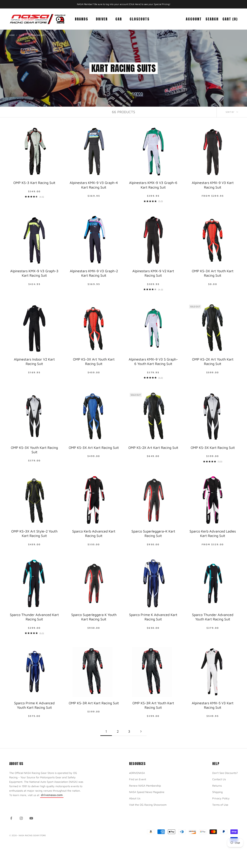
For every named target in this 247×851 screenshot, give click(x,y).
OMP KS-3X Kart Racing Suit (213, 448)
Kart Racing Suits (37, 35)
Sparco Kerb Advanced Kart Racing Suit (93, 533)
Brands (81, 19)
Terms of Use (220, 804)
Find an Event (137, 779)
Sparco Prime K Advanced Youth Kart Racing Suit (34, 705)
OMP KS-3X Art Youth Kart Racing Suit (212, 273)
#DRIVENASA (137, 772)
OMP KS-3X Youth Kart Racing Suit (34, 450)
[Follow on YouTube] (31, 818)
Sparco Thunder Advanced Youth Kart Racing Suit (212, 617)
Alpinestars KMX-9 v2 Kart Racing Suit (153, 273)
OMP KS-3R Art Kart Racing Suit (94, 703)
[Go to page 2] (141, 731)
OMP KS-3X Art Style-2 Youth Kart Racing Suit (34, 533)
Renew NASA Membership (145, 785)
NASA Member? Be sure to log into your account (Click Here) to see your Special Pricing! (123, 4)
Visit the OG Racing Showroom (148, 804)
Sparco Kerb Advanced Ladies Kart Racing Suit (212, 533)
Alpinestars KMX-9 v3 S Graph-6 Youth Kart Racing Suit (153, 361)
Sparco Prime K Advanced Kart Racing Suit (153, 617)
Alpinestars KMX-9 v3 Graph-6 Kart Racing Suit (153, 185)
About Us (134, 798)
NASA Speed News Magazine (146, 792)
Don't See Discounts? (225, 772)
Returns (217, 785)
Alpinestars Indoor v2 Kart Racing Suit (34, 361)
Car (118, 19)
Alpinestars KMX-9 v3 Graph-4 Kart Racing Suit (94, 185)
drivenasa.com (52, 795)
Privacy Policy (221, 798)
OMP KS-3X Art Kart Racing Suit (94, 448)
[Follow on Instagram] (21, 818)
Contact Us (219, 779)
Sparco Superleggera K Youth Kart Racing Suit (94, 617)
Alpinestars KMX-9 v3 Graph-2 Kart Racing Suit (94, 273)
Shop (21, 35)
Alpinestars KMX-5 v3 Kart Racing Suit (212, 705)
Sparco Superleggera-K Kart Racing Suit (153, 533)
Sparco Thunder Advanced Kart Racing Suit (34, 617)
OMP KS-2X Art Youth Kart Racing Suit (212, 361)
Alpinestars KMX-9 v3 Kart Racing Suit (213, 185)
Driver (102, 19)
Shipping (217, 792)
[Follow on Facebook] (11, 818)
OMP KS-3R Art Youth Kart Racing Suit (153, 705)
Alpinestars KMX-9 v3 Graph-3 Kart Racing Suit (34, 273)
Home (12, 35)
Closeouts (140, 19)
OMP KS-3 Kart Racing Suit (34, 183)
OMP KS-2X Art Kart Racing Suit (153, 448)
